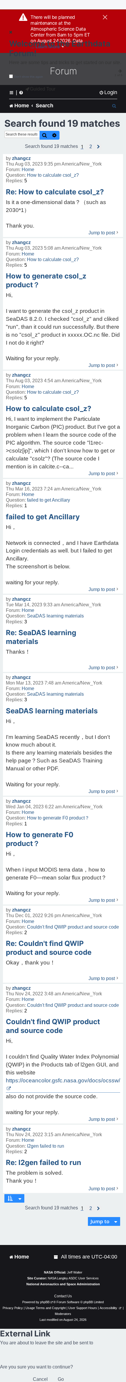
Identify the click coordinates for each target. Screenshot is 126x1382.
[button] (90, 146)
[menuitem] (108, 92)
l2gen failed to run (45, 1146)
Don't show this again (28, 76)
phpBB (45, 1302)
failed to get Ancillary (48, 500)
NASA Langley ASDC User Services (73, 1278)
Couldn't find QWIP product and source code (73, 926)
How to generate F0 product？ (58, 817)
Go (61, 1379)
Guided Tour (42, 88)
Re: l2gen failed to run (43, 1162)
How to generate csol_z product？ (46, 280)
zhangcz (21, 158)
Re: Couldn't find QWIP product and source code (48, 948)
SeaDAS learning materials (55, 615)
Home (28, 169)
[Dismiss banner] (105, 18)
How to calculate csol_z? (53, 175)
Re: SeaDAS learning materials (41, 637)
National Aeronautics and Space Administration (63, 1284)
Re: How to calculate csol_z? (55, 192)
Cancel (40, 1379)
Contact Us (63, 1296)
